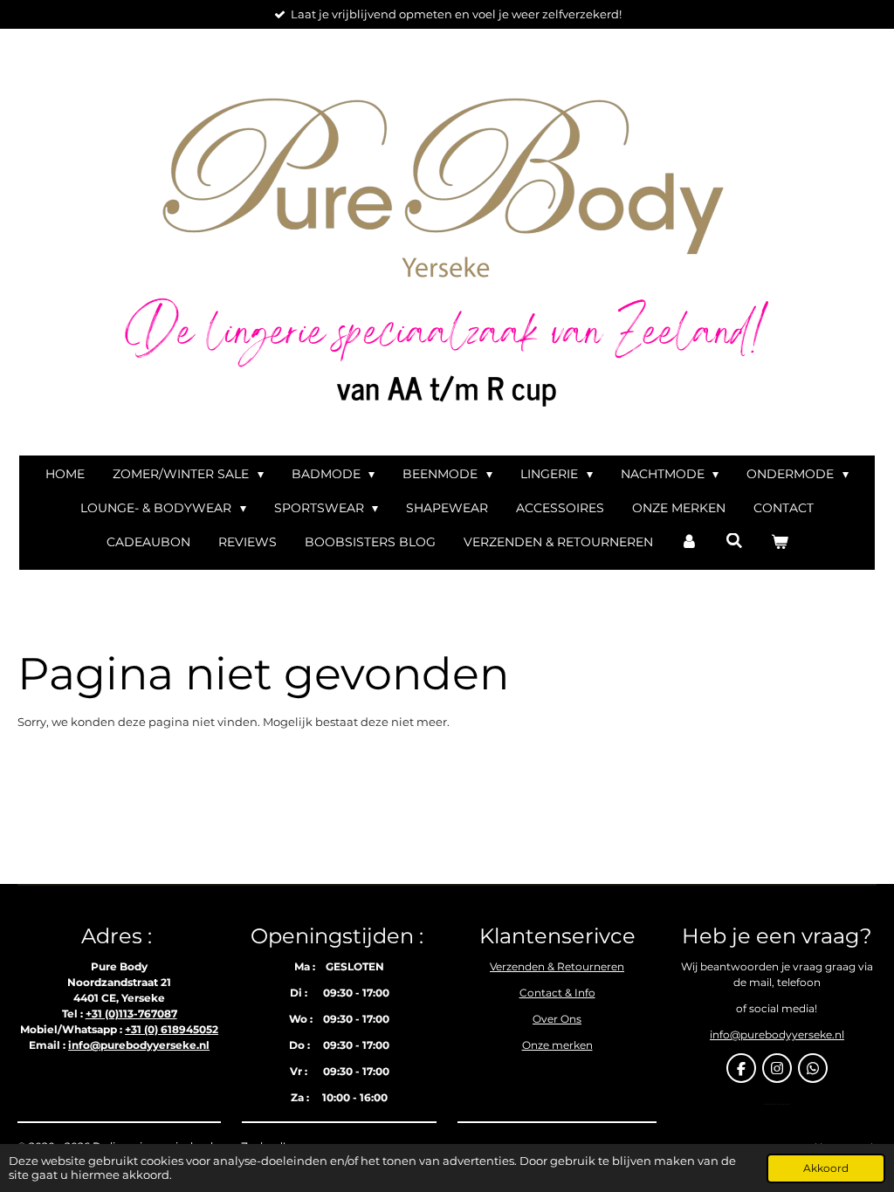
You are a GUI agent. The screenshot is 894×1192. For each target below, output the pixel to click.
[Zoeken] (734, 541)
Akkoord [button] (826, 1168)
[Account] (689, 542)
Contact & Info (557, 992)
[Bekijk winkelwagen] (779, 542)
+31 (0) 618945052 (171, 1029)
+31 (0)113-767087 (131, 1013)
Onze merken (557, 1045)
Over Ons (557, 1018)
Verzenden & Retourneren (557, 966)
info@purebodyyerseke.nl (139, 1045)
